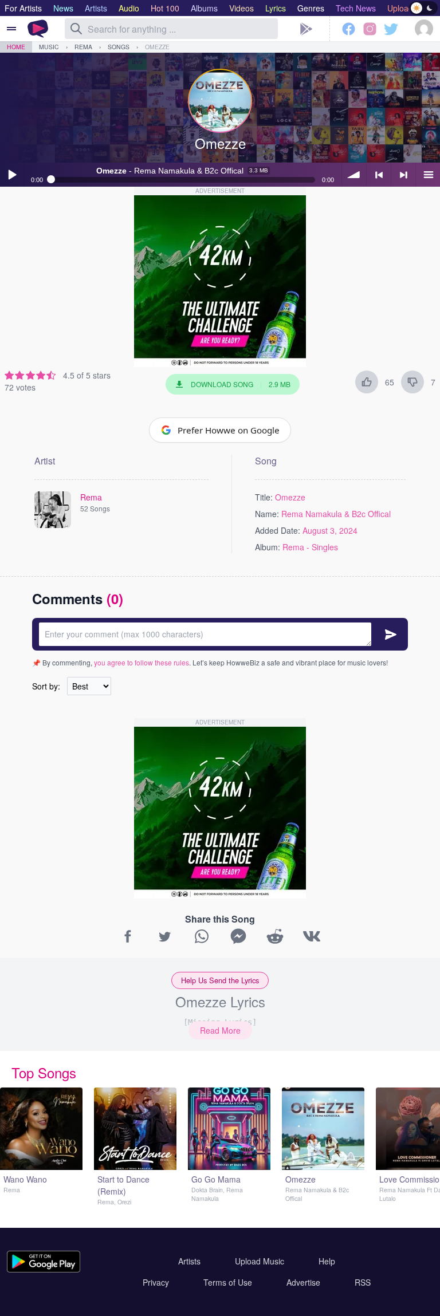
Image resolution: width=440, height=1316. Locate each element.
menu (428, 175)
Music (49, 46)
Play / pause (12, 175)
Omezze (157, 46)
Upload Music (259, 1261)
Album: (267, 547)
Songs (118, 46)
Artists (189, 1261)
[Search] (76, 28)
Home (16, 46)
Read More (220, 1030)
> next (403, 175)
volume (354, 175)
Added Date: (277, 530)
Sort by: (46, 686)
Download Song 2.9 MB (240, 384)
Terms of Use (227, 1282)
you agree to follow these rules (141, 662)
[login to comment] (220, 634)
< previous (379, 175)
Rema (83, 46)
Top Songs (43, 1072)
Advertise (303, 1282)
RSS (363, 1282)
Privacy (156, 1282)
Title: (264, 497)
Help (327, 1261)
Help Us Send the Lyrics (220, 980)
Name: (267, 513)
